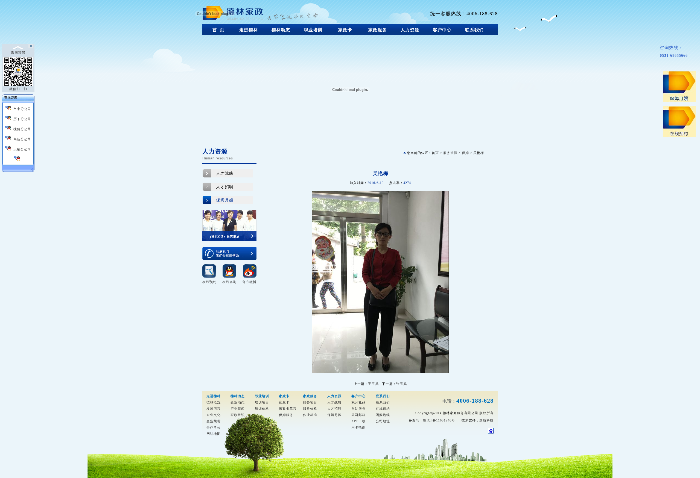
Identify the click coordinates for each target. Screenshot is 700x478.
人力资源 (410, 30)
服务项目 (310, 402)
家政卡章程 (288, 409)
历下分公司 (21, 119)
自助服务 (358, 409)
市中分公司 (21, 109)
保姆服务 (286, 415)
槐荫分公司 (21, 129)
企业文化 (213, 415)
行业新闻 (238, 409)
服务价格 (310, 409)
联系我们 (474, 30)
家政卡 (345, 30)
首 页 (218, 30)
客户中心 (442, 30)
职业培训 (313, 30)
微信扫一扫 (18, 89)
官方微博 (249, 282)
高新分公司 (21, 139)
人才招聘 (225, 187)
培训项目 (262, 402)
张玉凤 (401, 384)
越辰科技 (486, 420)
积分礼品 (358, 402)
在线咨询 (229, 282)
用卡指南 (358, 427)
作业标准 (310, 415)
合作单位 (213, 427)
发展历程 (213, 409)
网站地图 (213, 434)
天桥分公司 (21, 149)
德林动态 (281, 30)
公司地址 (383, 421)
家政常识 (238, 415)
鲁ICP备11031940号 (439, 420)
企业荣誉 (213, 421)
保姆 (465, 153)
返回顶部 (18, 53)
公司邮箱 (358, 415)
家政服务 (377, 30)
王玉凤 (373, 384)
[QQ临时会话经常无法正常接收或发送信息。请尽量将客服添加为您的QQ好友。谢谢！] (18, 159)
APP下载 (358, 421)
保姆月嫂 (225, 200)
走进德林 (248, 30)
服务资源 (450, 153)
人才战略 (225, 173)
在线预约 (209, 282)
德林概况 (213, 402)
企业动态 (238, 402)
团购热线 (383, 415)
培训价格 (262, 409)
